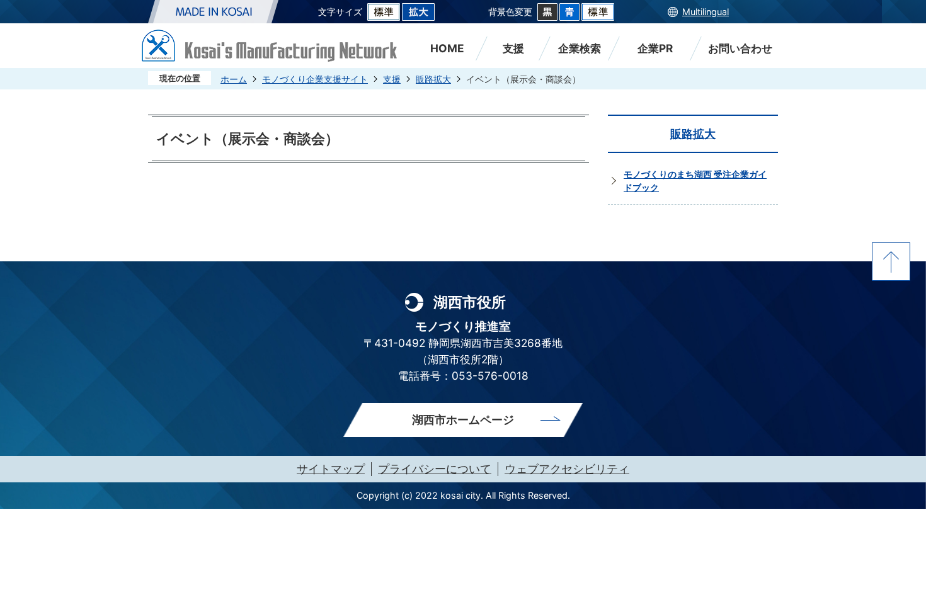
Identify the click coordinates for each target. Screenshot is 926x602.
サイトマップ (331, 468)
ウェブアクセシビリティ (567, 468)
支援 (392, 79)
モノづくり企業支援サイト (315, 79)
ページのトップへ (891, 261)
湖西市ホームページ (463, 419)
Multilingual (705, 11)
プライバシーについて (434, 468)
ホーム (233, 79)
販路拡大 (433, 79)
